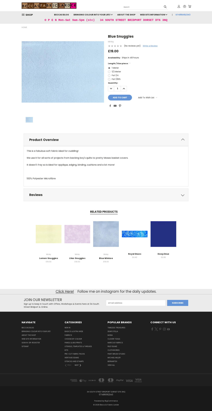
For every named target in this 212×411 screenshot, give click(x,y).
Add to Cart (135, 236)
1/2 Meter (116, 71)
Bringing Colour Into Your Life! (92, 14)
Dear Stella (113, 331)
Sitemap (25, 346)
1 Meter (115, 67)
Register (36, 342)
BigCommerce (111, 401)
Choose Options (49, 236)
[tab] (106, 140)
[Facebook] (110, 105)
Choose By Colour (73, 339)
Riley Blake (112, 346)
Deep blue (163, 253)
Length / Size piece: (119, 63)
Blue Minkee (106, 258)
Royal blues (134, 253)
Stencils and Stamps (74, 361)
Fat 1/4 (115, 75)
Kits (66, 350)
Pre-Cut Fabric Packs (75, 354)
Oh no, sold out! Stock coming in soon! (163, 236)
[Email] (115, 105)
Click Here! (65, 291)
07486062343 (183, 14)
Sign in (25, 342)
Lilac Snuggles (77, 258)
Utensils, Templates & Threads (78, 346)
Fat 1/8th (116, 79)
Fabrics (68, 335)
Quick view (48, 231)
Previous (204, 402)
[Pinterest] (120, 105)
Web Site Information (153, 14)
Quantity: (113, 83)
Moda (110, 335)
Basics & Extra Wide (74, 331)
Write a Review (150, 45)
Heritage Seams (72, 357)
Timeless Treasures (116, 327)
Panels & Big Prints (73, 342)
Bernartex (112, 361)
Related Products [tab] (104, 212)
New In (67, 327)
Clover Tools (114, 339)
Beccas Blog (61, 14)
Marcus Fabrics (115, 342)
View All (111, 365)
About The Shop (126, 14)
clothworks (114, 350)
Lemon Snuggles (48, 258)
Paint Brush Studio (116, 354)
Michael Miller (114, 357)
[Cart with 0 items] (189, 6)
